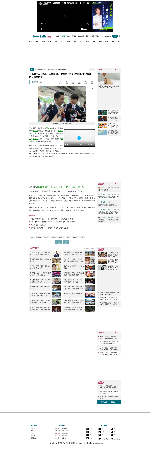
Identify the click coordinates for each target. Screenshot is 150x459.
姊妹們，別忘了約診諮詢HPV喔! (73, 293)
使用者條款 (65, 430)
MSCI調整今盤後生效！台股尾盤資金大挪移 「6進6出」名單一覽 (60, 187)
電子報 (33, 435)
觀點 (68, 36)
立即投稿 (57, 433)
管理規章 (64, 435)
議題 (87, 36)
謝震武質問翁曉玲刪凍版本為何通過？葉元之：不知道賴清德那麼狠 (40, 308)
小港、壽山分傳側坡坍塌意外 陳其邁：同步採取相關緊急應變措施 (40, 253)
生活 (62, 41)
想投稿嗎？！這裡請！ (109, 402)
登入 (115, 36)
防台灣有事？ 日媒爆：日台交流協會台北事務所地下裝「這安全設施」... (74, 309)
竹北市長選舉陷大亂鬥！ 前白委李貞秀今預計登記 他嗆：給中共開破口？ (40, 281)
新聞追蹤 (33, 438)
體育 (81, 41)
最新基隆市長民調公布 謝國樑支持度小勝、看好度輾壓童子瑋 (74, 274)
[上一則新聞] (90, 69)
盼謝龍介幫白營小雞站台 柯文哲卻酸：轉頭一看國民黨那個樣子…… (74, 302)
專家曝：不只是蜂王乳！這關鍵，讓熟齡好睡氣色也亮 (40, 267)
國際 (37, 41)
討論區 (74, 36)
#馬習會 (75, 237)
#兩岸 (68, 237)
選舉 (113, 41)
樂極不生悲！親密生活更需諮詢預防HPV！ (40, 288)
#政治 (32, 237)
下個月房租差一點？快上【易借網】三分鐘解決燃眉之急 (73, 281)
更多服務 (62, 425)
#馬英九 (46, 237)
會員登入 (57, 438)
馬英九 (48, 128)
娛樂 (68, 41)
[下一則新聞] (93, 69)
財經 (43, 41)
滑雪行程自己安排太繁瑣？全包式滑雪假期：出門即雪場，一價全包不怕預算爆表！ (40, 295)
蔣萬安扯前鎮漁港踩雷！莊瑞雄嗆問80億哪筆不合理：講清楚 (40, 301)
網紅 (75, 41)
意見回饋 (57, 435)
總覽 (57, 36)
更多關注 (103, 425)
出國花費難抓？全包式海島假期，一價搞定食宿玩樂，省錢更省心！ (74, 253)
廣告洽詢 (64, 438)
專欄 (106, 41)
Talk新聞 (81, 36)
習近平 (35, 131)
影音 (119, 41)
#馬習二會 (54, 237)
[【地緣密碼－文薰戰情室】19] (102, 16)
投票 (32, 433)
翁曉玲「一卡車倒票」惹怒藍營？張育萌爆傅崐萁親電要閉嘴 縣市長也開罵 (74, 260)
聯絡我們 (57, 430)
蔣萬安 (35, 139)
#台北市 (38, 237)
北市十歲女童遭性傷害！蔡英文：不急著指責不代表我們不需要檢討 (74, 288)
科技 (87, 41)
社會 (49, 41)
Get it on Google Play (104, 438)
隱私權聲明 (65, 433)
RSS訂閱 (64, 428)
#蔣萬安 (82, 237)
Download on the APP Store (116, 438)
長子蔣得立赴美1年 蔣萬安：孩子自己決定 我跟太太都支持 (40, 274)
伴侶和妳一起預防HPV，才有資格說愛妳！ (74, 267)
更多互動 (33, 425)
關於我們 (57, 428)
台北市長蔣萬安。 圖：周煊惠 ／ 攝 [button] (62, 123)
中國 (56, 41)
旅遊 (94, 41)
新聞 (63, 36)
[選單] (30, 36)
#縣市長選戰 (95, 36)
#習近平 (61, 237)
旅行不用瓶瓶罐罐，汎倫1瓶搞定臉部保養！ (40, 260)
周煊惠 (35, 81)
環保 (100, 41)
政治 (30, 41)
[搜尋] (119, 36)
